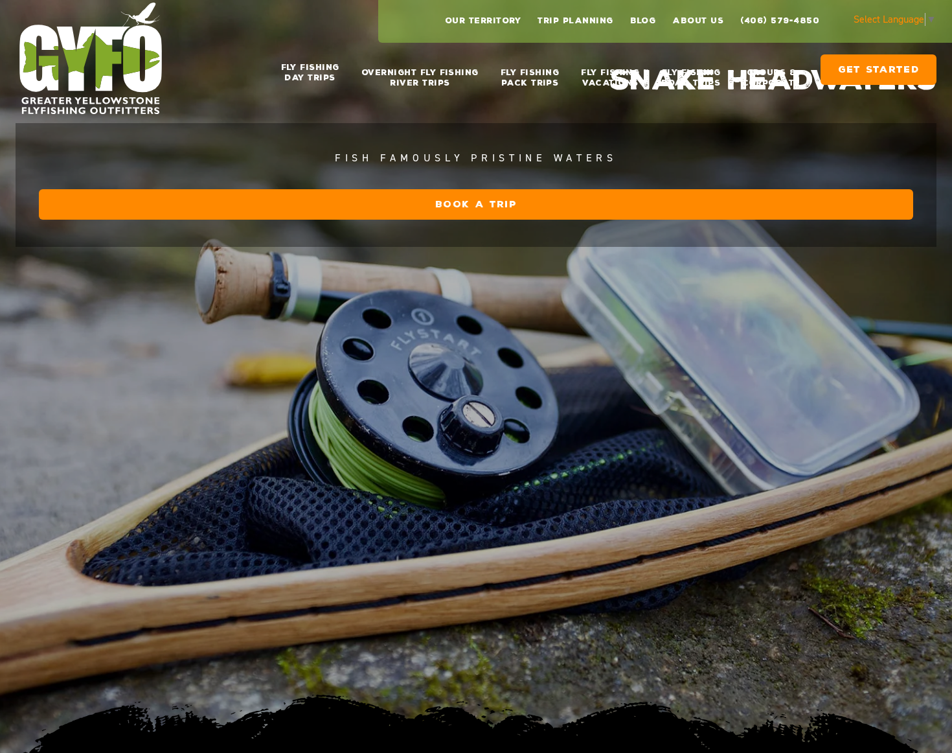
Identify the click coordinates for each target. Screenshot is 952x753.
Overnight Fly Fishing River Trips (420, 77)
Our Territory (483, 20)
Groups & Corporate (771, 77)
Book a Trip (476, 204)
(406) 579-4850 (779, 20)
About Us (697, 20)
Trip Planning (575, 20)
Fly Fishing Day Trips (310, 72)
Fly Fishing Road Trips (690, 77)
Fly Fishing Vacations (610, 77)
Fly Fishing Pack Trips (530, 77)
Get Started (878, 74)
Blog (643, 20)
